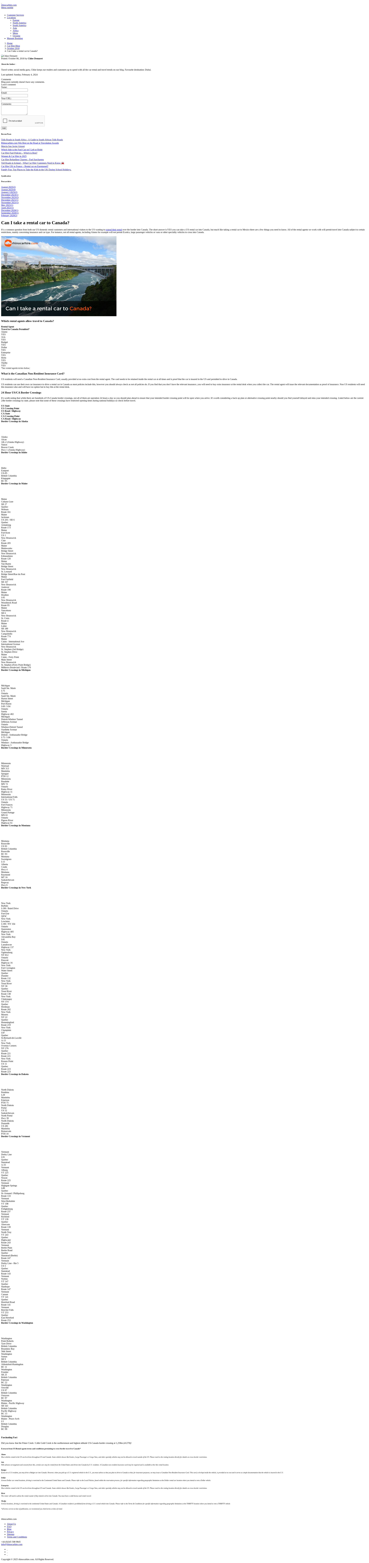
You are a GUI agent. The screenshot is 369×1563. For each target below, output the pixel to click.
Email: (4, 93)
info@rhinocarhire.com (11, 1544)
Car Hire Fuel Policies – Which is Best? (19, 153)
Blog (9, 1529)
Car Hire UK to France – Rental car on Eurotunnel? (24, 166)
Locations (11, 17)
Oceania (16, 36)
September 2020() (10, 213)
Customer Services (15, 15)
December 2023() (9, 195)
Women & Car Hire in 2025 (14, 156)
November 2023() (10, 197)
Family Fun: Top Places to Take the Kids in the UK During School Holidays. (36, 169)
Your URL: (6, 98)
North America (19, 23)
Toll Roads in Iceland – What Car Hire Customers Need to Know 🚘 (32, 163)
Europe (16, 20)
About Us (11, 1524)
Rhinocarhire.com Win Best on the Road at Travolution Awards (30, 143)
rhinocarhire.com (9, 5)
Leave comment (8, 84)
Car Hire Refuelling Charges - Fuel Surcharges (22, 159)
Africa (15, 30)
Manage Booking (15, 38)
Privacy (10, 1531)
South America (19, 25)
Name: (4, 87)
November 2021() (10, 202)
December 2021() (9, 200)
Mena (15, 33)
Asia (15, 28)
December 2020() (9, 210)
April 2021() (7, 208)
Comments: (6, 104)
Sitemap (10, 1534)
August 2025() (8, 187)
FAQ (9, 1526)
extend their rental (114, 229)
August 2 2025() (9, 192)
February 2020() (9, 215)
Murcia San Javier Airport (13, 146)
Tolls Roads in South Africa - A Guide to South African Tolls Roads (32, 139)
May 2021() (7, 205)
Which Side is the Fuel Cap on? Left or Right (21, 149)
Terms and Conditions (17, 1537)
